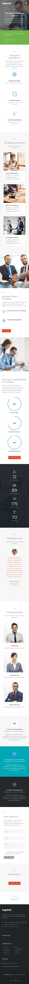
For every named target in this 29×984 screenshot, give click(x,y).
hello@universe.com (13, 924)
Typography (7, 950)
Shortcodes (7, 954)
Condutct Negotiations (15, 729)
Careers (17, 954)
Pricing (17, 952)
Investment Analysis (11, 237)
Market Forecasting (11, 205)
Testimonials (18, 948)
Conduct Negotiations (14, 120)
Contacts (6, 948)
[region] (14, 15)
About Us (6, 947)
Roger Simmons (14, 705)
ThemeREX (6, 974)
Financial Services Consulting (16, 310)
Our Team (17, 950)
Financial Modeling (11, 173)
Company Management (14, 320)
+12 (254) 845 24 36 (13, 926)
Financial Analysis (14, 100)
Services (6, 952)
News (16, 947)
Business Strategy (14, 81)
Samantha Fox (14, 675)
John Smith (14, 646)
